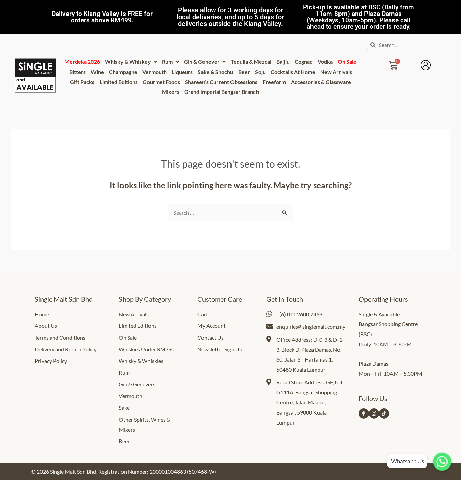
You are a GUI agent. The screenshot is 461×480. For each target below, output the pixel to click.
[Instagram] (374, 413)
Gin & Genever (202, 61)
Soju (260, 72)
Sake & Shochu (215, 72)
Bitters (77, 72)
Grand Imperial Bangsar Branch (221, 91)
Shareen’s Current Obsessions (221, 82)
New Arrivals (336, 72)
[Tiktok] (384, 413)
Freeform (274, 82)
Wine (97, 72)
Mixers (170, 91)
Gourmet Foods (161, 82)
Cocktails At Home (293, 72)
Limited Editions (119, 82)
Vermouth (154, 72)
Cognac (304, 61)
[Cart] (393, 63)
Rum (168, 61)
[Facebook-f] (364, 413)
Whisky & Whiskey (128, 61)
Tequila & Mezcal (251, 61)
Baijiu (283, 61)
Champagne (123, 72)
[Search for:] (230, 212)
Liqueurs (182, 72)
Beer (244, 72)
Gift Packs (82, 82)
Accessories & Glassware (321, 82)
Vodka (325, 61)
